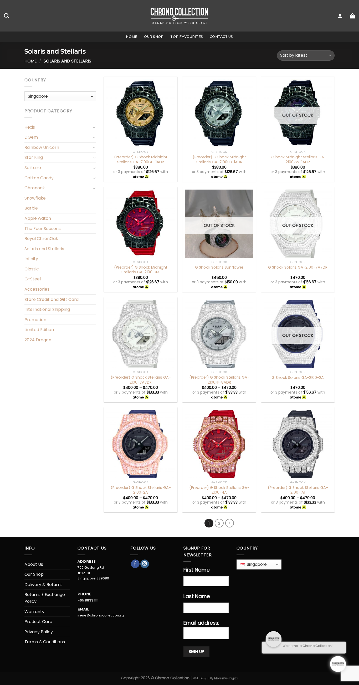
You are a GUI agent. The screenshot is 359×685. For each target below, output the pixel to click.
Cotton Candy (39, 178)
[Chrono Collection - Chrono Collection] (179, 15)
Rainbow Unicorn (41, 147)
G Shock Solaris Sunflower (219, 267)
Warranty (34, 612)
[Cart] (352, 16)
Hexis (29, 127)
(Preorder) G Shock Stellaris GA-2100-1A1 (298, 490)
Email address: (201, 622)
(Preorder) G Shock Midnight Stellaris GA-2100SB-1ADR (219, 159)
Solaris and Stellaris (44, 249)
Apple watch (37, 218)
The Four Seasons (42, 229)
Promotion (35, 320)
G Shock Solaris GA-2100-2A (298, 377)
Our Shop (153, 37)
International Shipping (47, 309)
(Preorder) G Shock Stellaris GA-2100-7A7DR (141, 380)
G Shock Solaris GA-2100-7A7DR (297, 267)
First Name (196, 569)
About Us (33, 564)
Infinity (31, 259)
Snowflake (35, 198)
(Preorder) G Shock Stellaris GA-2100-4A (219, 490)
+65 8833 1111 (88, 600)
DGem (31, 137)
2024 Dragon (37, 340)
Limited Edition (39, 330)
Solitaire (32, 168)
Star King (33, 157)
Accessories (36, 289)
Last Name (196, 596)
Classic (31, 269)
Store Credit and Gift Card (51, 299)
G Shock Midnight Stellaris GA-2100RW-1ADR (297, 159)
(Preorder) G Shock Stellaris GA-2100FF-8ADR (219, 380)
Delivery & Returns (43, 585)
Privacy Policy (38, 632)
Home (131, 37)
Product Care (38, 622)
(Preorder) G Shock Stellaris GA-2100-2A (141, 490)
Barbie (31, 208)
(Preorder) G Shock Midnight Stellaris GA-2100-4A (140, 270)
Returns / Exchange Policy (44, 598)
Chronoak (34, 188)
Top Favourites (186, 37)
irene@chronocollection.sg (101, 615)
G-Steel (32, 279)
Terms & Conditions (44, 642)
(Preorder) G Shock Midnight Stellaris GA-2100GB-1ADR (140, 159)
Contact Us (221, 37)
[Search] (6, 15)
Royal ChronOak (41, 239)
